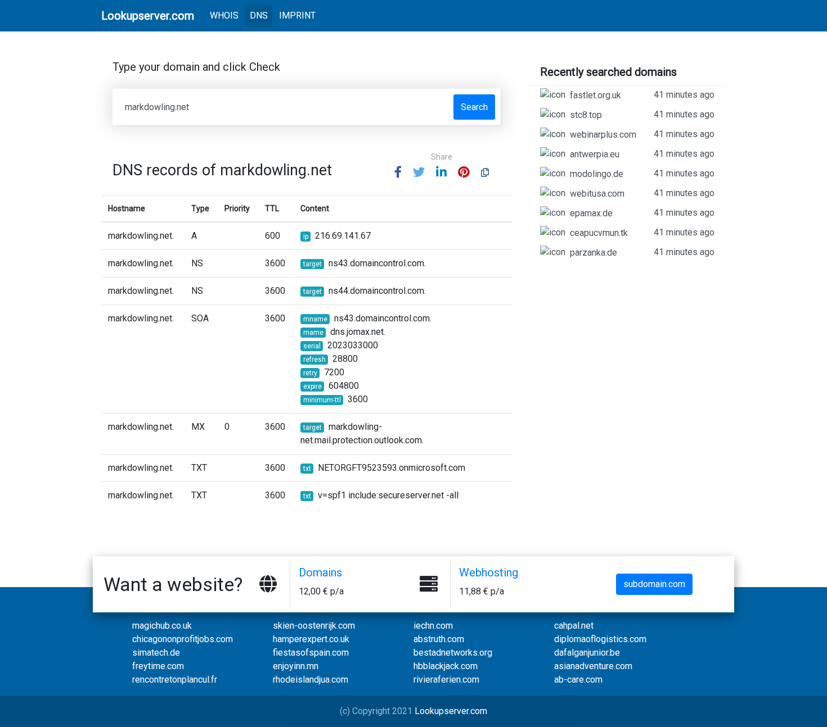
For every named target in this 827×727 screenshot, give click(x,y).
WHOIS (226, 15)
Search (474, 107)
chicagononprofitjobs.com (182, 639)
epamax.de (642, 213)
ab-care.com (578, 679)
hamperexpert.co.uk (311, 639)
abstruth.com (439, 639)
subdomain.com (654, 584)
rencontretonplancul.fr (174, 679)
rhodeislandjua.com (310, 679)
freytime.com (158, 666)
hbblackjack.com (446, 666)
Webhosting (488, 572)
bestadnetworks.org (453, 652)
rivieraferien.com (446, 679)
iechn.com (433, 625)
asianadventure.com (593, 666)
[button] (398, 172)
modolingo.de (642, 173)
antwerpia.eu (642, 154)
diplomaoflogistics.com (600, 639)
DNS (259, 15)
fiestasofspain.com (311, 652)
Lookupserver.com (451, 711)
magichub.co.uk (162, 625)
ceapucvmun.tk (642, 232)
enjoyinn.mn (295, 666)
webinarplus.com (642, 134)
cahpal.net (574, 625)
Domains (320, 572)
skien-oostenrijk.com (314, 625)
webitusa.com (642, 193)
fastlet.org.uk (642, 95)
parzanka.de (642, 252)
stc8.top (642, 114)
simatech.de (156, 652)
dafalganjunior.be (587, 652)
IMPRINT (297, 15)
